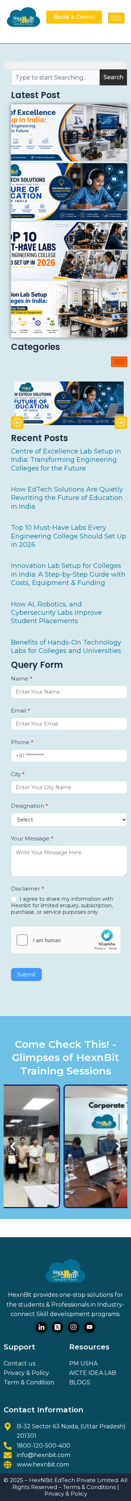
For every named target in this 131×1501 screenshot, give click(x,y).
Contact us (19, 1363)
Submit (26, 974)
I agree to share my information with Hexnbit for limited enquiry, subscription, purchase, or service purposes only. (62, 906)
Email (20, 710)
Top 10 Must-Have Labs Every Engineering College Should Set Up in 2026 (68, 536)
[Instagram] (73, 1327)
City (18, 774)
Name (21, 678)
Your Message (32, 838)
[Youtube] (89, 1327)
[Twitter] (57, 1327)
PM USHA (83, 1363)
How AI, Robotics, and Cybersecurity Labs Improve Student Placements (56, 612)
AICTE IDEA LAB (92, 1372)
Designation (29, 805)
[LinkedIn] (41, 1327)
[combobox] (55, 77)
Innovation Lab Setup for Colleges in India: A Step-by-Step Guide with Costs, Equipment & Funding (68, 574)
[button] (17, 422)
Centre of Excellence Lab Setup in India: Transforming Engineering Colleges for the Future (66, 459)
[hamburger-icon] (116, 18)
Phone (22, 742)
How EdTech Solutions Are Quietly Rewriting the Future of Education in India (67, 498)
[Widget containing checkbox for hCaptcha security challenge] (66, 940)
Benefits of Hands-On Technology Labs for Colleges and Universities (66, 646)
